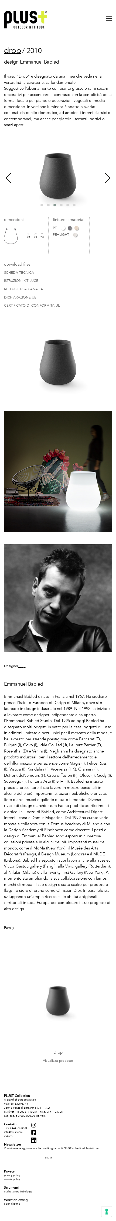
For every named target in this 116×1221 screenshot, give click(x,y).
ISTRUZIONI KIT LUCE (21, 281)
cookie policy (12, 1179)
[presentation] (8, 178)
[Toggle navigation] (106, 18)
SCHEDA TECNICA (19, 273)
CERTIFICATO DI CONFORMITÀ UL (32, 306)
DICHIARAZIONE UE (20, 298)
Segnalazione (12, 1204)
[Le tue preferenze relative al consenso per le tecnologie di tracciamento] (106, 1211)
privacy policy (12, 1175)
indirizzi (8, 1136)
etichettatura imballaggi (18, 1192)
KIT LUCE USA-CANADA (23, 289)
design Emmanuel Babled (31, 62)
